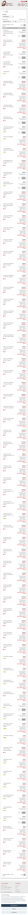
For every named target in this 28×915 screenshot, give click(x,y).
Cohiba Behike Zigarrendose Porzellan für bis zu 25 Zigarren (8, 128)
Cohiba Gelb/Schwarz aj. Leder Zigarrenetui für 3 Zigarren (7, 174)
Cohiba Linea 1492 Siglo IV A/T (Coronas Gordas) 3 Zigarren (8, 348)
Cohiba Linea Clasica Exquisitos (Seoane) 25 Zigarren (7, 467)
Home (4, 11)
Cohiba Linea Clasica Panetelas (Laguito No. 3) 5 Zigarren (8, 515)
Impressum (17, 885)
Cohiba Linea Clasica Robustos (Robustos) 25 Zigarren (7, 551)
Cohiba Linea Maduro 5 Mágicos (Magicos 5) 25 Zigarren (7, 622)
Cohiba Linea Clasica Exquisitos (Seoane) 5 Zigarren (7, 479)
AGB (16, 887)
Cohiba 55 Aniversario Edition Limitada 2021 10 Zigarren (8, 41)
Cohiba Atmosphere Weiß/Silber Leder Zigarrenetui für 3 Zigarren (8, 63)
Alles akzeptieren (14, 905)
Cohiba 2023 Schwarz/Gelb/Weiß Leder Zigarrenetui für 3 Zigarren (8, 32)
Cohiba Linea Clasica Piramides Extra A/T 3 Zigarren (7, 539)
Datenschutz (17, 889)
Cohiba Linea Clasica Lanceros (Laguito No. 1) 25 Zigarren (8, 491)
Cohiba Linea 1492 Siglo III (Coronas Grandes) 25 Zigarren (8, 289)
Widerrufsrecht (17, 891)
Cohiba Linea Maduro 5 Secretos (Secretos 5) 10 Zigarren (7, 634)
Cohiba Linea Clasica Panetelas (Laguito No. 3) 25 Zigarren (8, 503)
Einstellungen (14, 912)
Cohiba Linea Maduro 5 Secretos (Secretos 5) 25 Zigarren (7, 646)
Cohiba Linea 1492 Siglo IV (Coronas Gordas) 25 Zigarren (8, 324)
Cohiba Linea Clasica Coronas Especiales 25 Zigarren (7, 432)
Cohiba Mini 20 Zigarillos (8, 656)
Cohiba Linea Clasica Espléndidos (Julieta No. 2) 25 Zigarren (8, 443)
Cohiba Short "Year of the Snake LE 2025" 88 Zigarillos (8, 725)
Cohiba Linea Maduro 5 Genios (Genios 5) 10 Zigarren (7, 586)
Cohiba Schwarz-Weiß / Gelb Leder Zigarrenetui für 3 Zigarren (8, 715)
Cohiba (7, 11)
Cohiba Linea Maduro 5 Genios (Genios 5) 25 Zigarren (7, 598)
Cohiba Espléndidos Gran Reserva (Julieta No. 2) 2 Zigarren (8, 162)
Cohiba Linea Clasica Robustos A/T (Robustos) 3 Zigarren (8, 574)
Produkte (5, 27)
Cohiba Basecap (6, 71)
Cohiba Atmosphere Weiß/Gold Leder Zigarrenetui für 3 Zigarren (8, 53)
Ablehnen (14, 908)
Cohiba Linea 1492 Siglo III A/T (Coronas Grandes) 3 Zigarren (8, 312)
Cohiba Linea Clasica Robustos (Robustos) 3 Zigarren (7, 563)
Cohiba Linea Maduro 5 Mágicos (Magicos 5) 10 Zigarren (7, 610)
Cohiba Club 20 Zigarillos (8, 136)
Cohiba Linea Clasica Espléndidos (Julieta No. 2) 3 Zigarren (8, 455)
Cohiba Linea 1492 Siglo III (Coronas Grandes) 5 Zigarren (8, 301)
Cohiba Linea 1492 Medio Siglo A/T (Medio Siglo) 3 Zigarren (8, 205)
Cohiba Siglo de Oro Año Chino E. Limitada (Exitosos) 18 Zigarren (8, 749)
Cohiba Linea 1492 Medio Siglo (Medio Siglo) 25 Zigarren (8, 193)
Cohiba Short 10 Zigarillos (8, 735)
